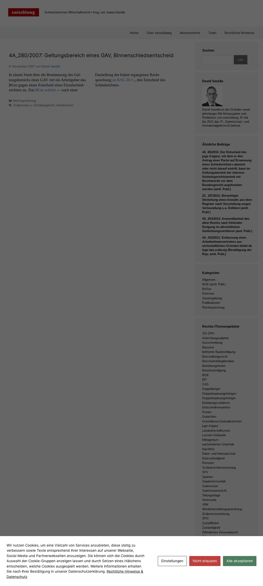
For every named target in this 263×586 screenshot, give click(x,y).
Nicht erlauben (205, 561)
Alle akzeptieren (239, 561)
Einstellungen (172, 561)
